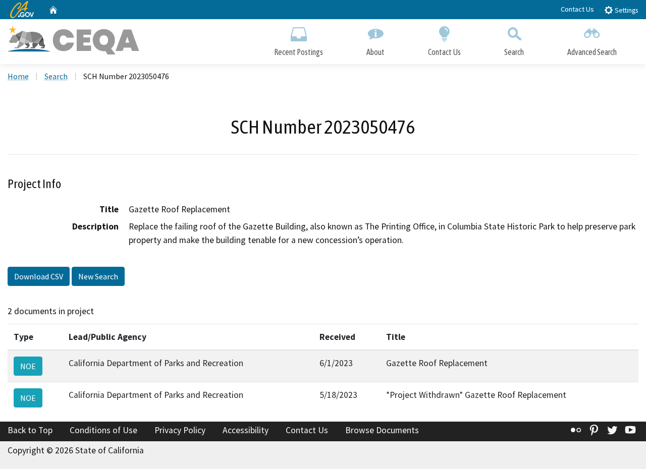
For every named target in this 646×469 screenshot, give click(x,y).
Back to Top (30, 430)
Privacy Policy (179, 430)
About (375, 51)
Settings (625, 10)
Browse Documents (382, 430)
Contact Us (577, 9)
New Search (98, 276)
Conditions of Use (103, 430)
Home (18, 76)
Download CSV (38, 276)
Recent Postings (298, 51)
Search (514, 51)
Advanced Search (592, 51)
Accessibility (245, 430)
